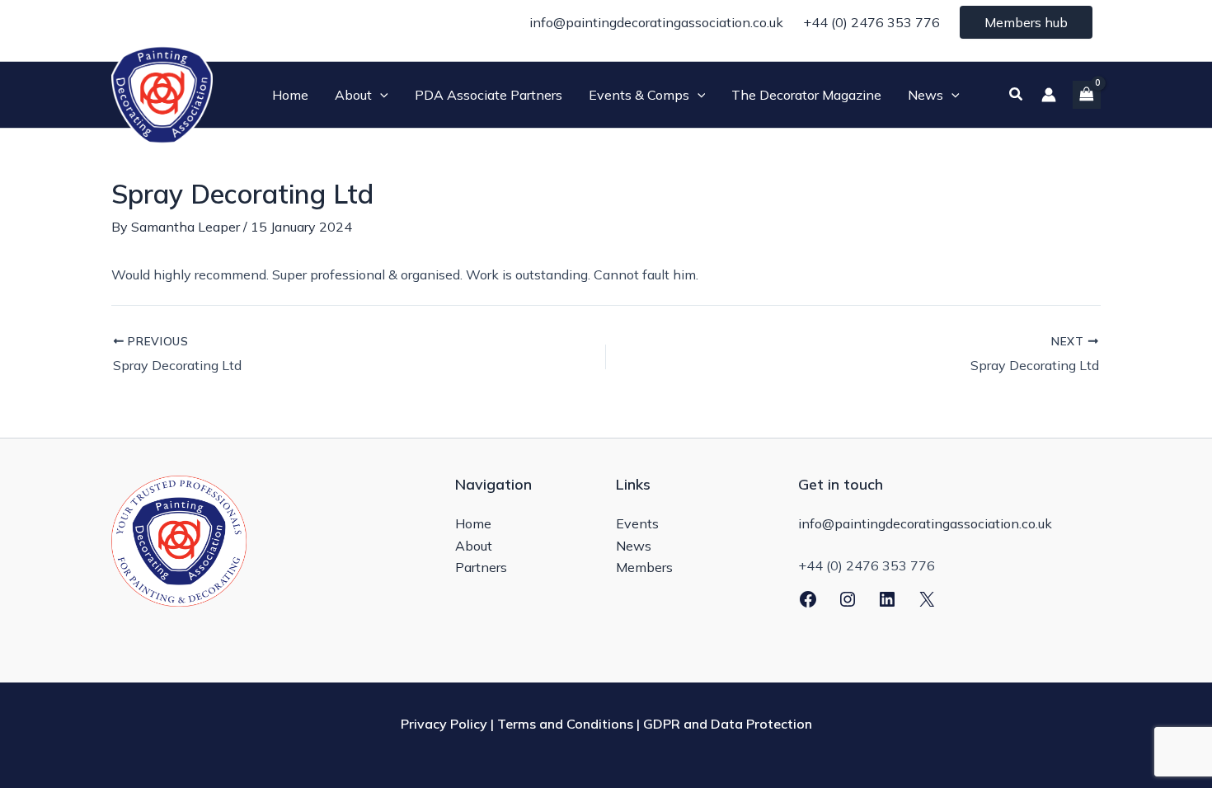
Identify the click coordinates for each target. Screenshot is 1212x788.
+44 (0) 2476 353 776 (871, 22)
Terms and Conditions (565, 723)
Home (473, 523)
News (633, 545)
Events (637, 523)
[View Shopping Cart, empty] (1087, 94)
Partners (481, 567)
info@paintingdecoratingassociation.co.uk (656, 22)
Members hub (1026, 22)
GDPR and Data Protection (727, 723)
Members (644, 567)
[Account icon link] (1048, 94)
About (473, 545)
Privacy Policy (444, 723)
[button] (380, 95)
